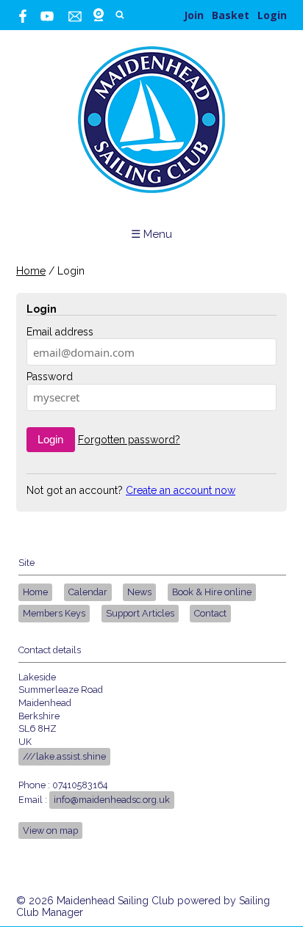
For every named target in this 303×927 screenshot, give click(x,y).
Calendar (87, 591)
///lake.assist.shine (64, 756)
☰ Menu (151, 234)
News (139, 591)
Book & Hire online (212, 591)
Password (49, 376)
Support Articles (140, 613)
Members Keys (54, 613)
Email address (59, 332)
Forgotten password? (129, 440)
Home (31, 271)
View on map (50, 830)
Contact (210, 613)
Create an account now (180, 490)
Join (194, 15)
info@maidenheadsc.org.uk (112, 799)
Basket (230, 15)
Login (272, 15)
